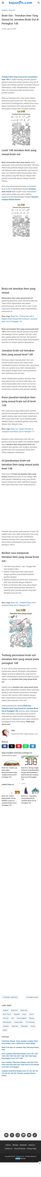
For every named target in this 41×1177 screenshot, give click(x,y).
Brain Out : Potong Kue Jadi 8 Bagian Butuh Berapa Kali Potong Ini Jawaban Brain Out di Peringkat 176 (19, 319)
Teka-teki (15, 1026)
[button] (39, 3)
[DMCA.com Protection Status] (20, 1159)
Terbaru (8, 1145)
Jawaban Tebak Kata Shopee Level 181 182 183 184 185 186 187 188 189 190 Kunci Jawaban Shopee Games (20, 1073)
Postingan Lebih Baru (10, 997)
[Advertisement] (20, 53)
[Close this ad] (39, 1163)
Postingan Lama (32, 997)
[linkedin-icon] (23, 1135)
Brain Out (14, 1010)
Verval (33, 1026)
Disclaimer (23, 1145)
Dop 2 (24, 1014)
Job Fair (6, 1018)
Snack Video (18, 1022)
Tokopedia (24, 1026)
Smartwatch (7, 1022)
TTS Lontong (30, 1022)
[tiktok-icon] (35, 1135)
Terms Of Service (19, 1148)
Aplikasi (5, 1010)
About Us (32, 1145)
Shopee (31, 1018)
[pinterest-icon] (29, 1135)
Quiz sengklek (21, 1018)
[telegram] (33, 746)
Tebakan (6, 1026)
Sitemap (15, 1145)
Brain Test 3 (7, 1014)
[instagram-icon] (18, 1135)
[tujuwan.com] (20, 3)
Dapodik (16, 1014)
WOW (5, 1030)
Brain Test (24, 1010)
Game (31, 1014)
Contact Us (8, 1148)
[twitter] (12, 746)
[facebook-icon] (6, 1135)
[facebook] (5, 746)
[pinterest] (19, 746)
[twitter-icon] (12, 1135)
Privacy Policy (31, 1148)
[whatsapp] (26, 746)
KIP (12, 1018)
